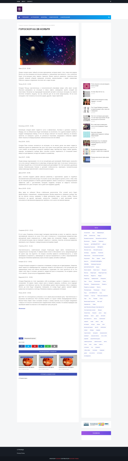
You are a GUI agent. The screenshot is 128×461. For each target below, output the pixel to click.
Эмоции (100, 310)
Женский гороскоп (97, 250)
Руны (85, 293)
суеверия (97, 347)
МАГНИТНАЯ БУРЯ (89, 267)
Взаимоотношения (89, 238)
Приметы (104, 284)
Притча (98, 287)
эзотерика (99, 353)
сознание (86, 347)
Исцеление (87, 258)
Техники (95, 298)
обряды (92, 330)
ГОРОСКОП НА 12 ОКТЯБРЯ (46, 367)
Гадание (94, 241)
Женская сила (87, 250)
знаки (91, 321)
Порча (104, 281)
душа (97, 315)
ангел (100, 313)
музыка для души (88, 327)
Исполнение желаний (98, 255)
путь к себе (104, 336)
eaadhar (58, 458)
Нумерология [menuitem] (53, 17)
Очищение (103, 278)
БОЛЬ (85, 235)
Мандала (104, 270)
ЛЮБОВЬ (86, 264)
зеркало (86, 321)
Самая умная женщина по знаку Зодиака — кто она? (99, 100)
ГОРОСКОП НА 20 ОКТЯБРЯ (26, 367)
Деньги (104, 244)
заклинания (102, 318)
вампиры (86, 315)
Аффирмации (100, 232)
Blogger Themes (74, 458)
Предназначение (95, 284)
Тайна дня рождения (102, 295)
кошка (98, 324)
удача (85, 353)
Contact (29, 1)
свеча (105, 341)
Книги (103, 258)
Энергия (94, 313)
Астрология (87, 232)
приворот (86, 336)
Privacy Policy (21, 453)
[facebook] (110, 1)
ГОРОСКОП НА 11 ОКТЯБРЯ (66, 367)
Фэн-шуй (99, 301)
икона (97, 321)
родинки (86, 338)
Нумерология (95, 278)
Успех (101, 298)
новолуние (103, 327)
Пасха (90, 281)
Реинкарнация (87, 290)
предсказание (103, 333)
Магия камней (87, 270)
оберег (86, 330)
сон (92, 347)
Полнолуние (97, 281)
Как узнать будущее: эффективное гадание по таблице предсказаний (100, 134)
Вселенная (87, 241)
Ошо (85, 281)
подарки (98, 330)
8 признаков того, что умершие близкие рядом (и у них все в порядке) (99, 142)
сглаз (85, 344)
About (23, 1)
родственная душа (95, 338)
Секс (101, 293)
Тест (90, 298)
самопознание (98, 341)
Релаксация (96, 290)
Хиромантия (87, 304)
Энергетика (87, 313)
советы (101, 344)
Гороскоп (86, 244)
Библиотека (92, 235)
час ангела (92, 353)
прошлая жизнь (95, 336)
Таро (85, 298)
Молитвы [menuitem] (44, 17)
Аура (93, 232)
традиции (102, 350)
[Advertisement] (48, 113)
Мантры (86, 273)
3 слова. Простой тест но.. (98, 92)
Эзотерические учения (89, 310)
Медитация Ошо (102, 273)
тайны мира (87, 350)
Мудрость (93, 275)
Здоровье (93, 252)
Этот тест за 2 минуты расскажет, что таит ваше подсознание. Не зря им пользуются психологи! (100, 117)
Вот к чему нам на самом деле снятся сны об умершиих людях (99, 125)
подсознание (87, 333)
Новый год (86, 278)
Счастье (93, 295)
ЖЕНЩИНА (100, 247)
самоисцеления (88, 341)
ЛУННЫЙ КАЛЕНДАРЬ (96, 261)
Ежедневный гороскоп (34, 25)
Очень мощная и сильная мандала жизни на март (100, 85)
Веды (99, 235)
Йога (93, 258)
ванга (92, 315)
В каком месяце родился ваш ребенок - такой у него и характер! (100, 150)
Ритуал (103, 290)
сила (90, 344)
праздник (95, 333)
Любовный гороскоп (96, 264)
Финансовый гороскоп (89, 301)
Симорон (86, 295)
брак (105, 313)
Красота (86, 261)
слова (95, 344)
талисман (94, 350)
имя (102, 321)
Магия (97, 267)
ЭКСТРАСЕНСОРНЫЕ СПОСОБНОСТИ (94, 307)
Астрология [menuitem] (35, 17)
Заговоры (86, 252)
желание (103, 315)
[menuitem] (19, 17)
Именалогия (87, 255)
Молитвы (86, 275)
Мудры (100, 275)
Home (18, 1)
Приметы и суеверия (89, 287)
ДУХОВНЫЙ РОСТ (95, 244)
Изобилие (100, 252)
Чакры (94, 304)
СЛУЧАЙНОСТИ (93, 293)
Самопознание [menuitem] (65, 17)
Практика (86, 284)
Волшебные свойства (101, 238)
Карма (98, 258)
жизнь (95, 318)
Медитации (93, 273)
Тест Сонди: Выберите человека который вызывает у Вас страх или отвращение (100, 109)
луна (103, 324)
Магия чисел (96, 270)
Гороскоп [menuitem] (25, 17)
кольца (93, 324)
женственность (88, 318)
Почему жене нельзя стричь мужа (100, 157)
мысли (96, 327)
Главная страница (23, 25)
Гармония (100, 241)
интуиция (86, 324)
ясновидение (87, 356)
